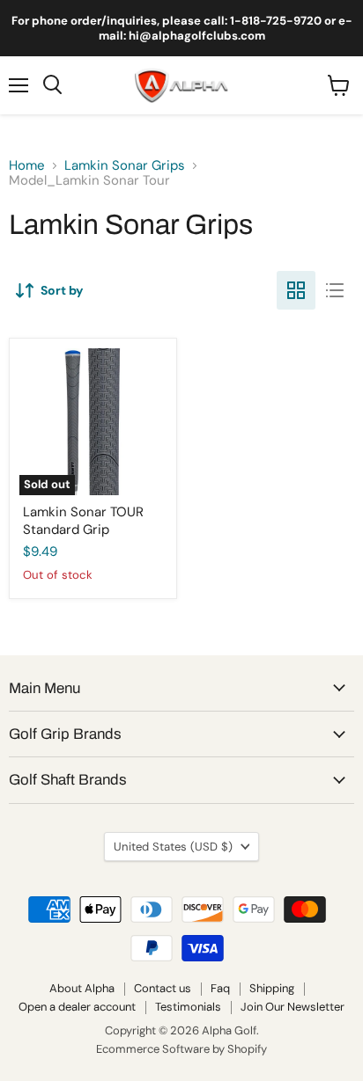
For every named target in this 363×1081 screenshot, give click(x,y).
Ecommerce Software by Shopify (181, 1048)
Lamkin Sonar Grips (124, 165)
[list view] (334, 290)
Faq (220, 988)
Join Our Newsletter (292, 1006)
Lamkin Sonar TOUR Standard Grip (83, 520)
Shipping (271, 988)
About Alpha (82, 988)
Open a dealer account (77, 1006)
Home (27, 165)
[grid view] (296, 290)
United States (173, 846)
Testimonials (188, 1006)
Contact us (162, 988)
